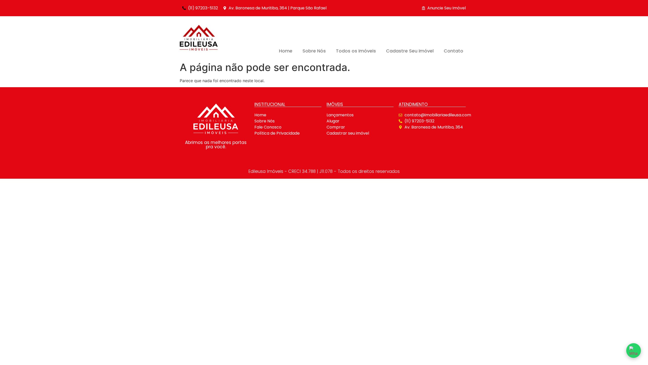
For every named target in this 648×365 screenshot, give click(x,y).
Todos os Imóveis (356, 51)
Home (285, 51)
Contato (453, 51)
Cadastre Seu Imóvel (410, 51)
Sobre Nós (314, 51)
